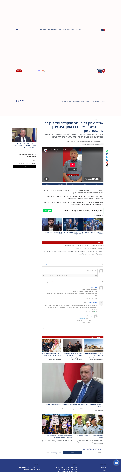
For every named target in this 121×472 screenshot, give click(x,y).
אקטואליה (78, 30)
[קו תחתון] (48, 276)
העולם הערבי (54, 30)
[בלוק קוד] (60, 276)
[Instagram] (18, 100)
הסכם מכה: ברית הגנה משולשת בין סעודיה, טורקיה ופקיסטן (51, 355)
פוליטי (68, 30)
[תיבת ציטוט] (57, 276)
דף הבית (101, 119)
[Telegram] (16, 101)
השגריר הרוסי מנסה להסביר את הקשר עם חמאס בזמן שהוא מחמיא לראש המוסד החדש (25, 146)
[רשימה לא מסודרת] (55, 276)
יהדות (60, 30)
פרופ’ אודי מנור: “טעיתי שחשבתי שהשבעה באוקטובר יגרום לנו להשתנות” (59, 437)
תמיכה (97, 184)
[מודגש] (44, 276)
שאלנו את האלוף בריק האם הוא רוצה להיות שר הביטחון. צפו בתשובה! (83, 246)
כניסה (43, 265)
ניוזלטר (85, 184)
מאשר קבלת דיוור (53, 453)
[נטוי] (46, 276)
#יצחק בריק (97, 144)
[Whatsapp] (16, 100)
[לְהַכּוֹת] (51, 276)
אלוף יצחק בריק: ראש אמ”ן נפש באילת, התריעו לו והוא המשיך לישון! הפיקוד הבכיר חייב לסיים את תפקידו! (73, 251)
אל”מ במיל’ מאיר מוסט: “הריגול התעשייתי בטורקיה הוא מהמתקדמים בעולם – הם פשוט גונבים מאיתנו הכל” (74, 406)
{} (64, 275)
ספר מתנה (60, 184)
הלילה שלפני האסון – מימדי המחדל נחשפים (90, 254)
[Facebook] (23, 100)
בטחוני (73, 30)
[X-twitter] (18, 101)
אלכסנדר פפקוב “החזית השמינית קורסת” (53, 233)
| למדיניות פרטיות (23, 164)
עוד (41, 30)
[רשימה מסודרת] (53, 276)
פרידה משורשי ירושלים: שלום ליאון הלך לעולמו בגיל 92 (73, 355)
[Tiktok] (20, 101)
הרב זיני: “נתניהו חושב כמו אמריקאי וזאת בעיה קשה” (73, 233)
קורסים (44, 30)
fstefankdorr (93, 302)
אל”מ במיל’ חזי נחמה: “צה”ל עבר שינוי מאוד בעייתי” (90, 437)
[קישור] (62, 276)
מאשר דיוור (27, 164)
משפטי (64, 30)
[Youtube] (20, 100)
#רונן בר (84, 144)
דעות (49, 30)
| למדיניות (48, 453)
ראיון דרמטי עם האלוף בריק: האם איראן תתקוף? (88, 248)
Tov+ (72, 184)
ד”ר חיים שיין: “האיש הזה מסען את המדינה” (94, 233)
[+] (67, 275)
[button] (17, 29)
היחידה (47, 184)
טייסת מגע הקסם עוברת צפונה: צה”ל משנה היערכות (93, 355)
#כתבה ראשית (90, 144)
